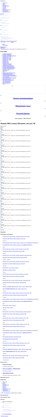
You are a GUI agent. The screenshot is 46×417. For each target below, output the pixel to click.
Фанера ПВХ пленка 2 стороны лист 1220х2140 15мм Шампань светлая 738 (16, 199)
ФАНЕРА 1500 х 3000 (7, 58)
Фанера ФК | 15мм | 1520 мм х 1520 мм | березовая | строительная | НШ (14, 313)
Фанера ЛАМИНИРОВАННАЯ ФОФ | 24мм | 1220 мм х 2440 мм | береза (15, 351)
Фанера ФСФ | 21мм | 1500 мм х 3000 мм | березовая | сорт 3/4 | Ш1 (14, 263)
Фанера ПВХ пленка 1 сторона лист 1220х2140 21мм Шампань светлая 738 (16, 156)
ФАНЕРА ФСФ (6, 61)
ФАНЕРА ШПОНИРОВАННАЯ (9, 72)
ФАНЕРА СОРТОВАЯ (7, 63)
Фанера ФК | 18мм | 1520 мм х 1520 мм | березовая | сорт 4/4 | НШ (13, 251)
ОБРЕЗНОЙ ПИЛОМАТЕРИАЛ (9, 74)
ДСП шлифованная (6, 81)
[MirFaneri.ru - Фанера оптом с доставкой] (8, 41)
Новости (4, 383)
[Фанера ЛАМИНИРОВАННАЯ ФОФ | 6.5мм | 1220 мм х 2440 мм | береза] (17, 286)
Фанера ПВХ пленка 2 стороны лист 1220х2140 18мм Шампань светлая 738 (16, 204)
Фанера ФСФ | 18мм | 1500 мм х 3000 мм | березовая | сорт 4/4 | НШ (14, 238)
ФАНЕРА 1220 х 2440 (7, 57)
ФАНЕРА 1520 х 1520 (7, 56)
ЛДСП (4, 83)
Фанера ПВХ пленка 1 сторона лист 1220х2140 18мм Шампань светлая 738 (16, 151)
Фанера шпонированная (23, 98)
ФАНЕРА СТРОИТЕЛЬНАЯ (8, 68)
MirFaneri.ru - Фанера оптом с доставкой (13, 392)
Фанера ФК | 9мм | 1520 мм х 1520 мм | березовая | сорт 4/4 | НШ (13, 276)
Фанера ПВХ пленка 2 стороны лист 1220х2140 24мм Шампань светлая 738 (16, 215)
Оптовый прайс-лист (7, 388)
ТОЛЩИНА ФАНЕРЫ (7, 64)
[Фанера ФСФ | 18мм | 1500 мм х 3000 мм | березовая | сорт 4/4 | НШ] (16, 236)
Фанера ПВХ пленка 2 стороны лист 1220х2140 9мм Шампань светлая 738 (16, 188)
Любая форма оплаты (8, 373)
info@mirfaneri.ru (8, 414)
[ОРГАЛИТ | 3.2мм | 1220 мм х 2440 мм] (10, 267)
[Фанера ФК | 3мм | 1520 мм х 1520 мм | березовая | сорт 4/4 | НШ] (15, 355)
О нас (4, 382)
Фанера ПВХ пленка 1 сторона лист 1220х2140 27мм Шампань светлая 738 (16, 167)
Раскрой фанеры (23, 113)
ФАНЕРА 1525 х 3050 (7, 59)
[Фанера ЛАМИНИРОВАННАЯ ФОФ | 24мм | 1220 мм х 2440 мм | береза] (17, 349)
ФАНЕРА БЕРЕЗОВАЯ (7, 53)
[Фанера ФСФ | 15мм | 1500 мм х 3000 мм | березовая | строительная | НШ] (17, 292)
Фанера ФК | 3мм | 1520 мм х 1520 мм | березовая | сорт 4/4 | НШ (13, 357)
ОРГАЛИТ (5, 70)
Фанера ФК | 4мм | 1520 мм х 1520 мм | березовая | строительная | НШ (14, 282)
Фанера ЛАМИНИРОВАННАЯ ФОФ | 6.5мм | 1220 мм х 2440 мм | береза (15, 288)
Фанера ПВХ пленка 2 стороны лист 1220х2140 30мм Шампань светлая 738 (16, 225)
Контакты (2, 13)
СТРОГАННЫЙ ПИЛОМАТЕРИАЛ (10, 75)
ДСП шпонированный (7, 80)
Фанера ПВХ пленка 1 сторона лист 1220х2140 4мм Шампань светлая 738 (16, 130)
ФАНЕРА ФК (5, 60)
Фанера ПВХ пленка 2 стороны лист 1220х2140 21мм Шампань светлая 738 (16, 209)
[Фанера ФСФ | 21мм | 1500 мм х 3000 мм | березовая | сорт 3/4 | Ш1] (16, 261)
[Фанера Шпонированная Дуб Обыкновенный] (12, 336)
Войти (4, 44)
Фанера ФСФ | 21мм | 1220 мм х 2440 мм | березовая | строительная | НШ (15, 257)
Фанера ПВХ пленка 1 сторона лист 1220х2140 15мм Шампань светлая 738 (16, 146)
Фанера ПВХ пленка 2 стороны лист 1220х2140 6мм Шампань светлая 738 (16, 183)
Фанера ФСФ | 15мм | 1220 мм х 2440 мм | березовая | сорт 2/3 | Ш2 (14, 326)
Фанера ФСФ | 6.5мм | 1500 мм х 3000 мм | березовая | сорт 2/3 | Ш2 (14, 345)
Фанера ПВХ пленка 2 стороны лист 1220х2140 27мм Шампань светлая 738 (16, 220)
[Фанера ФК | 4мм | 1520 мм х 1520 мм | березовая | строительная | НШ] (16, 280)
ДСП (4, 71)
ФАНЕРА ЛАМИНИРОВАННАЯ (9, 55)
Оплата (4, 386)
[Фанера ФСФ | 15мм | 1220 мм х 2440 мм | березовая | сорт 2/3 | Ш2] (16, 324)
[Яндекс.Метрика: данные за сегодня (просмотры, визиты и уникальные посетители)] (4, 416)
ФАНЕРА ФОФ (6, 62)
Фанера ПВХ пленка (5, 49)
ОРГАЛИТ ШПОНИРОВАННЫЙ (9, 77)
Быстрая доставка (7, 364)
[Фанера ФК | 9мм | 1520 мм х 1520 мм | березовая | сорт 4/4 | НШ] (15, 274)
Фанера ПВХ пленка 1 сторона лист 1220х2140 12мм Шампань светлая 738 (16, 140)
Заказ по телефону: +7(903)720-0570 (11, 368)
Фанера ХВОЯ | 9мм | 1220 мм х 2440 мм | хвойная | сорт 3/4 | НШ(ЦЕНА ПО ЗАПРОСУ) (17, 332)
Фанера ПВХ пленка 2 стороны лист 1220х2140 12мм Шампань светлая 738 (16, 193)
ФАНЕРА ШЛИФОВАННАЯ (8, 66)
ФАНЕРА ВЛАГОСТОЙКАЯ (8, 65)
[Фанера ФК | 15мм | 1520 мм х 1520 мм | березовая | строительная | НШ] (17, 311)
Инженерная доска (23, 106)
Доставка (4, 385)
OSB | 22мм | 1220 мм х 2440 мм (8, 307)
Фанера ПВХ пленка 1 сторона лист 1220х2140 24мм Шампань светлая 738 (16, 162)
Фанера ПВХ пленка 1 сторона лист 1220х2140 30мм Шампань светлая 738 (16, 172)
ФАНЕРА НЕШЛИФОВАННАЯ (9, 67)
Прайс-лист (5, 381)
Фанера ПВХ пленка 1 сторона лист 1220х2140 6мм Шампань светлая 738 (16, 135)
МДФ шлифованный (7, 82)
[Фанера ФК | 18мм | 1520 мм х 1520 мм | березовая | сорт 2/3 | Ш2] (15, 317)
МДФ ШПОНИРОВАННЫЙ (8, 79)
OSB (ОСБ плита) (6, 69)
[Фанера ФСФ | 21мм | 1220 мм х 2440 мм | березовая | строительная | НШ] (17, 255)
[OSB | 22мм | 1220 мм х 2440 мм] (9, 305)
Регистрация (5, 45)
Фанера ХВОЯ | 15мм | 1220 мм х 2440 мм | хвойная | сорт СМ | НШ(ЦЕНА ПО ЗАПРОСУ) (17, 301)
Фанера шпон (5, 389)
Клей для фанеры (6, 76)
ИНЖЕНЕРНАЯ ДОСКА (8, 73)
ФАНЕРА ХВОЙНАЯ (7, 54)
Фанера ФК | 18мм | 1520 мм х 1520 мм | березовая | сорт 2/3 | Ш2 (13, 320)
